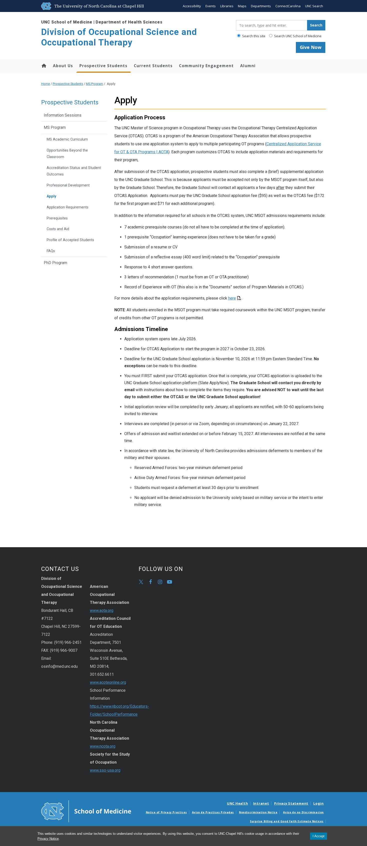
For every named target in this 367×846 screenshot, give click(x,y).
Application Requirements (67, 207)
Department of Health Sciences (129, 22)
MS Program (94, 84)
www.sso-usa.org (105, 770)
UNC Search (314, 6)
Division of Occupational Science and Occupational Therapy (119, 37)
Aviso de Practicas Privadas (213, 812)
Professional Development (68, 185)
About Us (63, 65)
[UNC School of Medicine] (86, 811)
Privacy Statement (291, 803)
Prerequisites (57, 218)
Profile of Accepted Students (70, 240)
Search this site (253, 36)
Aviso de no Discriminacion (303, 812)
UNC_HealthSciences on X (141, 581)
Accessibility (192, 6)
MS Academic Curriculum (67, 139)
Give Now (310, 47)
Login (318, 803)
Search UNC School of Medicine (297, 36)
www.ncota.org (102, 746)
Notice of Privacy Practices (166, 812)
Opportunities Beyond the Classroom (67, 153)
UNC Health (237, 803)
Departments (261, 6)
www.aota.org (101, 610)
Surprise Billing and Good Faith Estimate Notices (287, 821)
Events (210, 6)
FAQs (51, 251)
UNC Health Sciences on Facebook (150, 581)
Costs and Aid (58, 229)
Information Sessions (62, 115)
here (232, 298)
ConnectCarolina (288, 6)
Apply (51, 196)
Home (43, 66)
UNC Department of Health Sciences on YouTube (169, 581)
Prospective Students (103, 65)
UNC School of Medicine (66, 22)
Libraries (226, 6)
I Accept (319, 836)
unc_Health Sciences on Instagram (160, 581)
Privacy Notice (48, 839)
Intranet (261, 803)
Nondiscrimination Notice (258, 812)
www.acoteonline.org (108, 682)
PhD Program (55, 262)
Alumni (248, 65)
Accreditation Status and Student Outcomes (74, 171)
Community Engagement (206, 65)
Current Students (153, 65)
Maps (242, 6)
